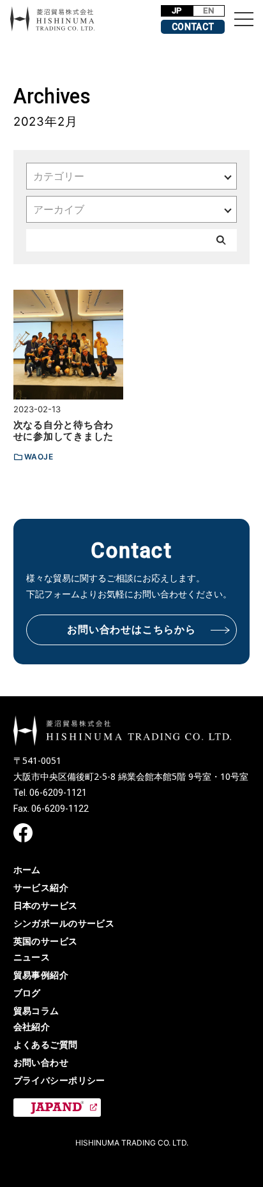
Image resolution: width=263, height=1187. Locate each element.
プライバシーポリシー (59, 1080)
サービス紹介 (41, 887)
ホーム (27, 869)
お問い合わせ (41, 1062)
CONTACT (193, 27)
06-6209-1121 (58, 793)
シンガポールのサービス (64, 923)
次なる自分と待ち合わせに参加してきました (63, 430)
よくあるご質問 (45, 1044)
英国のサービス (45, 941)
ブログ (27, 992)
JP (177, 10)
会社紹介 (31, 1026)
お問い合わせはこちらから (131, 629)
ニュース (31, 957)
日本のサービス (45, 905)
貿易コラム (36, 1010)
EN (208, 10)
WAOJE (39, 456)
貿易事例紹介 (41, 974)
